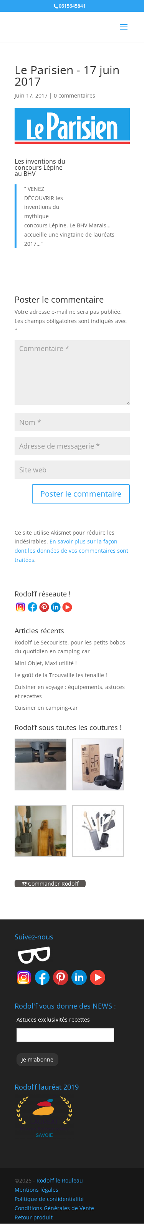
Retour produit (34, 1217)
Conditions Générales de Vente (54, 1208)
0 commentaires (74, 95)
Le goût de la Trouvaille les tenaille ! (61, 675)
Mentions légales (36, 1189)
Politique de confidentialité (49, 1198)
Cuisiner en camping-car (46, 707)
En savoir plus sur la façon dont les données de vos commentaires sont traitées (71, 550)
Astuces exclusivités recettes (53, 1019)
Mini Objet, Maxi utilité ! (46, 663)
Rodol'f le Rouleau (59, 1180)
